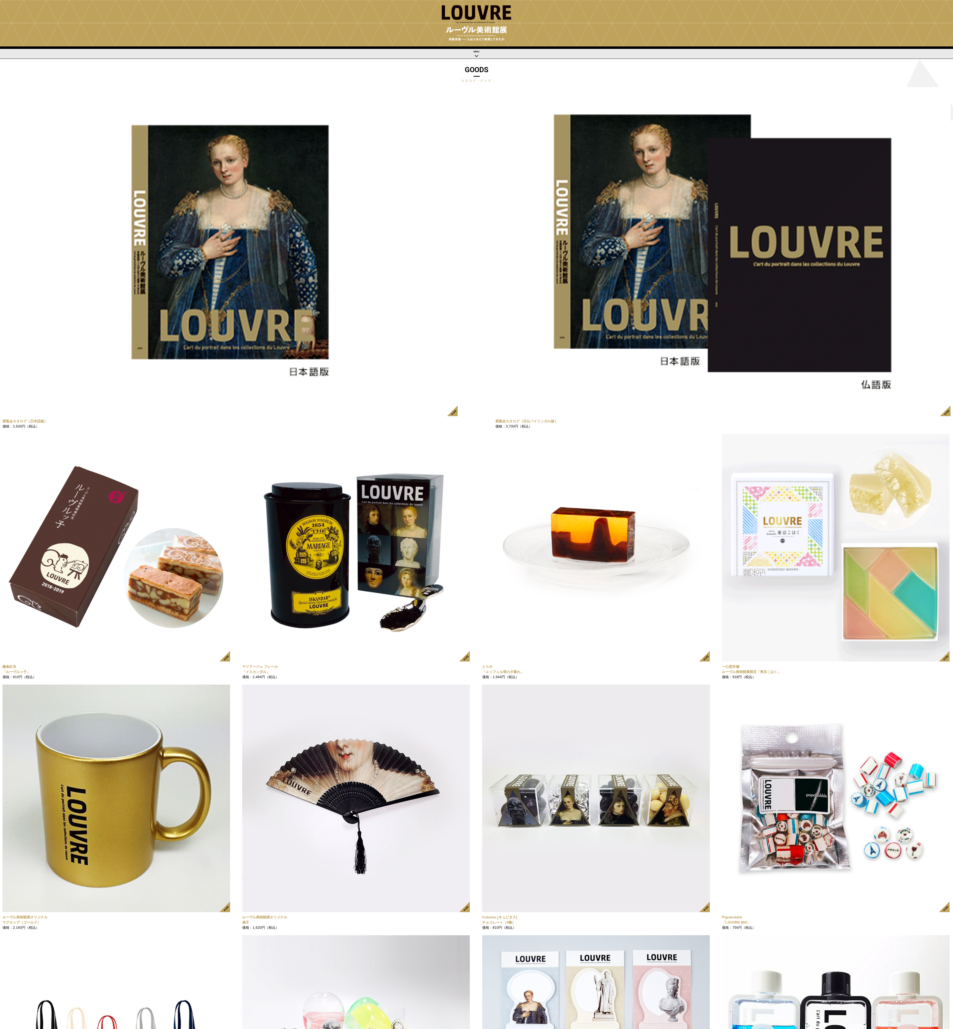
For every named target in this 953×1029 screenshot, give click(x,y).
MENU (476, 52)
